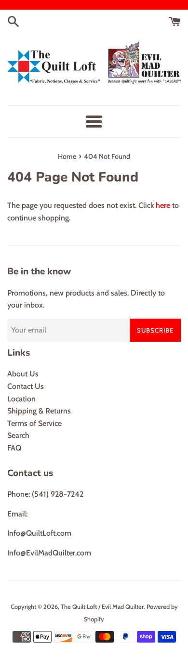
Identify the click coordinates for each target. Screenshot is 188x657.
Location (21, 398)
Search (18, 435)
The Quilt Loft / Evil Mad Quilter (102, 606)
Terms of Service (34, 423)
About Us (23, 373)
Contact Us (25, 386)
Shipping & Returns (39, 410)
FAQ (14, 447)
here (163, 205)
